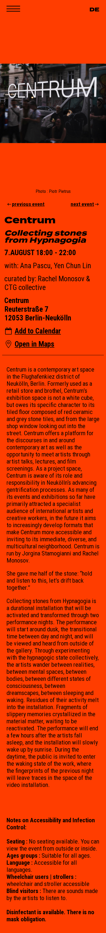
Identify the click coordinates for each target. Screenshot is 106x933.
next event (82, 204)
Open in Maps (34, 344)
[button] (53, 103)
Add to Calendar (38, 331)
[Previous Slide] (6, 103)
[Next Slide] (100, 103)
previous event (28, 204)
